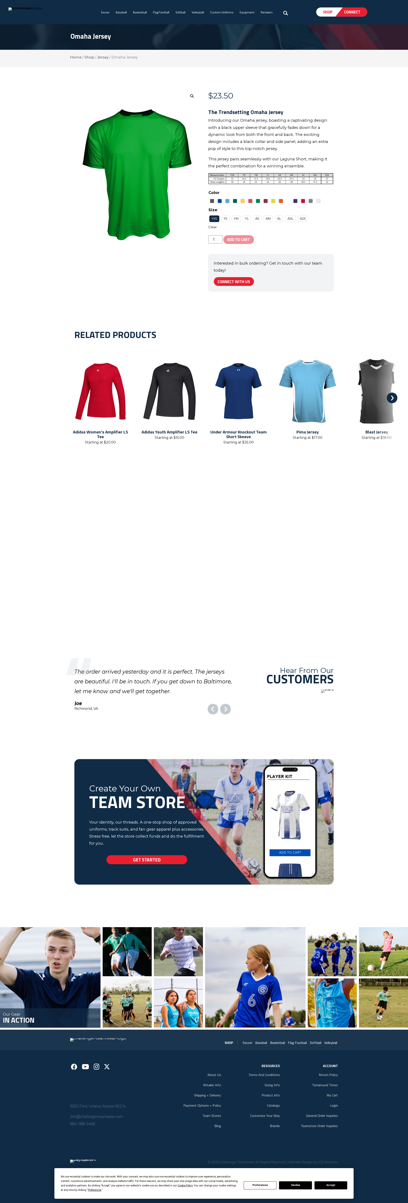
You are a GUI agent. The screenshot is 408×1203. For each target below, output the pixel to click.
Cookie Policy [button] (185, 1185)
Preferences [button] (94, 1190)
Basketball (140, 12)
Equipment (247, 12)
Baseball (121, 12)
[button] (192, 96)
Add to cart (238, 239)
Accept (330, 1185)
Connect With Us (234, 282)
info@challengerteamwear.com (96, 1136)
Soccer (105, 12)
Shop (328, 12)
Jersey (103, 57)
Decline (295, 1185)
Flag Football (161, 12)
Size (212, 209)
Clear (212, 227)
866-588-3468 (82, 1143)
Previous (16, 398)
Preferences (260, 1185)
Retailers (267, 12)
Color (214, 192)
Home (76, 57)
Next (392, 398)
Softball (181, 12)
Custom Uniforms (222, 12)
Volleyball (198, 12)
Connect (352, 12)
